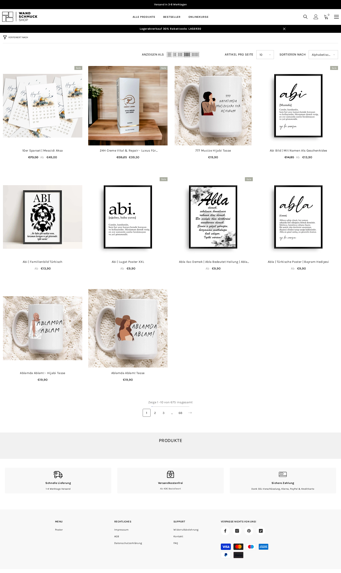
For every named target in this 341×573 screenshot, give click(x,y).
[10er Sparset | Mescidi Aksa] (42, 105)
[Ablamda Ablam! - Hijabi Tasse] (42, 328)
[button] (169, 54)
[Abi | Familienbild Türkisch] (42, 217)
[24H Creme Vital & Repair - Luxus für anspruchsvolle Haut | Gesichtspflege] (128, 105)
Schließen (284, 29)
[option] (170, 4)
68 (181, 413)
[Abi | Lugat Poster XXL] (128, 217)
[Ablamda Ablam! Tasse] (128, 328)
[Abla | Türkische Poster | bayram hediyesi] (298, 217)
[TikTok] (260, 530)
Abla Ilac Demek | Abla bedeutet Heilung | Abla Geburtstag (213, 262)
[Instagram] (237, 530)
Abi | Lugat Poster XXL (128, 262)
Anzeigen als (153, 55)
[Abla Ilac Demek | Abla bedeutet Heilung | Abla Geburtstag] (213, 217)
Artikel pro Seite (239, 55)
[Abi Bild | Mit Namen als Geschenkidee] (298, 105)
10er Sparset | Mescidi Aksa (42, 150)
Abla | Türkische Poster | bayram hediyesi (298, 262)
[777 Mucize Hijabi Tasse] (213, 105)
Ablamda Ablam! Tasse (127, 373)
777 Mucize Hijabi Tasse (213, 150)
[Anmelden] (316, 16)
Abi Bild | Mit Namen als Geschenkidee (298, 150)
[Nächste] (189, 412)
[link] (58, 480)
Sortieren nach (292, 55)
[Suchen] (305, 16)
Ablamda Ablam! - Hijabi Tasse (42, 373)
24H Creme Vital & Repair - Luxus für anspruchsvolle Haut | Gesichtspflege (128, 151)
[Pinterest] (249, 530)
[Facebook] (225, 530)
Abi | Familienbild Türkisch (43, 262)
